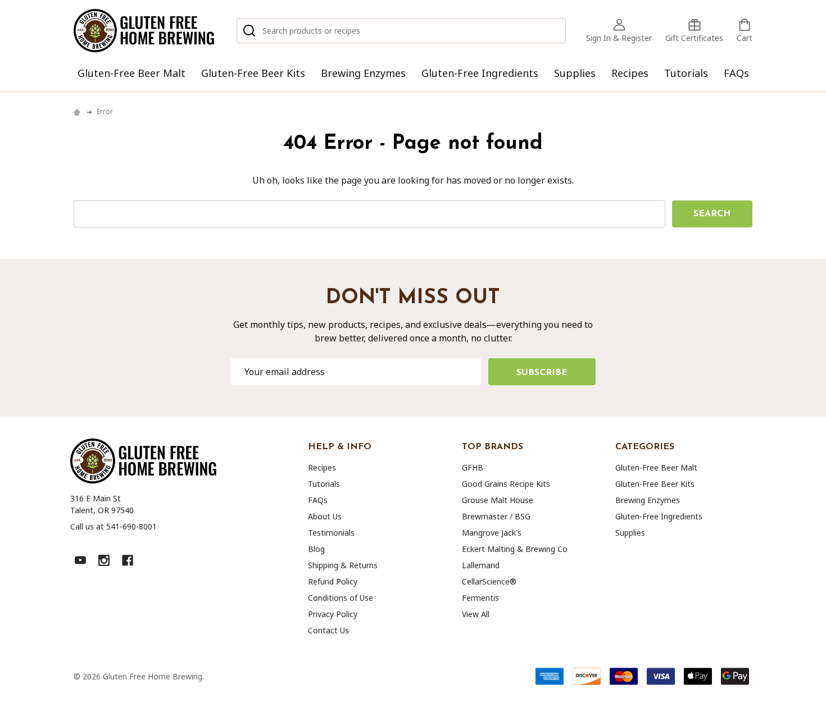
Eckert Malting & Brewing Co (515, 549)
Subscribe (542, 372)
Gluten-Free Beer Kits (253, 73)
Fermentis (480, 597)
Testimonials (331, 532)
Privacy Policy (332, 614)
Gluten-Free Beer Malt (131, 73)
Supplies (575, 73)
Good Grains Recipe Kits (506, 483)
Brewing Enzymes (363, 73)
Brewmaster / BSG (496, 516)
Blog (316, 549)
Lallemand (481, 565)
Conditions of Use (340, 597)
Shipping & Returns (343, 565)
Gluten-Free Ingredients (479, 73)
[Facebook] (127, 560)
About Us (325, 516)
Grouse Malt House (497, 500)
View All (475, 614)
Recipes (629, 73)
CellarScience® (489, 581)
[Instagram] (104, 560)
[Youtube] (80, 560)
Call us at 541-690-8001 (113, 526)
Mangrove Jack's (491, 532)
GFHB (472, 467)
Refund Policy (332, 581)
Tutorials (686, 73)
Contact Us (328, 630)
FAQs (736, 73)
